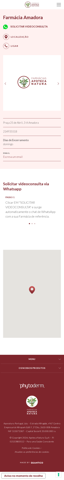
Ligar (14, 46)
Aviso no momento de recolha (23, 475)
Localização (20, 37)
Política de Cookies (31, 448)
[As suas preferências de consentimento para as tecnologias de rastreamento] (59, 475)
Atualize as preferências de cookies (32, 452)
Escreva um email (13, 156)
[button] (29, 223)
